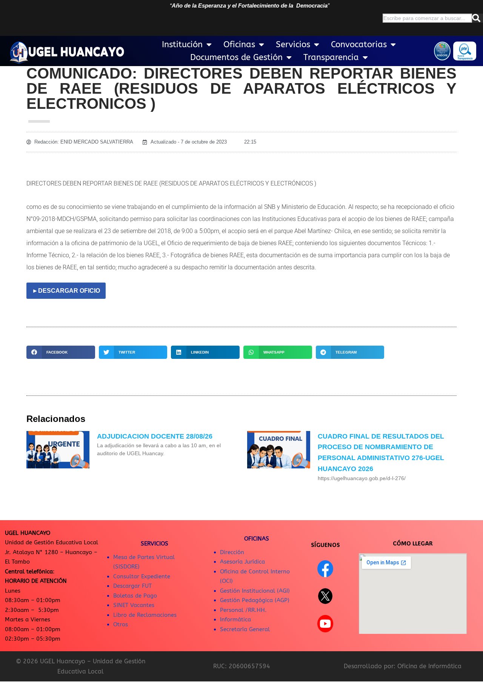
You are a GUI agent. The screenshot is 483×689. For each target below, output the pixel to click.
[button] (60, 352)
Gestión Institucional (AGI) (255, 590)
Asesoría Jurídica (242, 561)
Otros (120, 624)
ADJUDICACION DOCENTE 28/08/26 (154, 436)
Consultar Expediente (141, 576)
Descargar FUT (132, 585)
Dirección (232, 552)
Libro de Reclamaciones (145, 615)
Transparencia (331, 57)
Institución (182, 44)
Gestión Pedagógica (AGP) (254, 600)
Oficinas (239, 44)
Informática (235, 619)
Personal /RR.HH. (243, 610)
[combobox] (427, 18)
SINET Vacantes (133, 605)
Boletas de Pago (135, 595)
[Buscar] (477, 18)
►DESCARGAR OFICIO (66, 290)
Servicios (293, 44)
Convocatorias (359, 44)
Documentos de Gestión (236, 57)
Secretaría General (245, 629)
